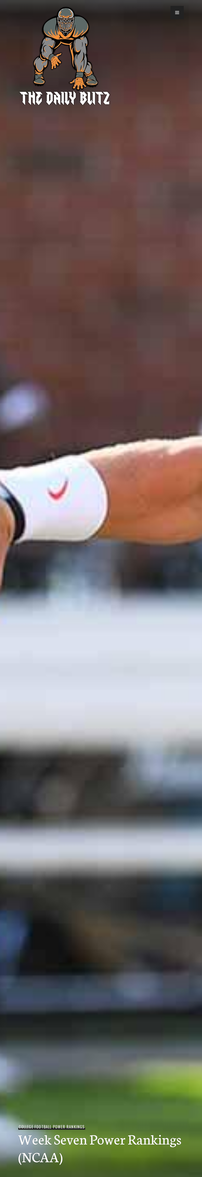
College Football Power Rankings (51, 1127)
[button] (177, 12)
